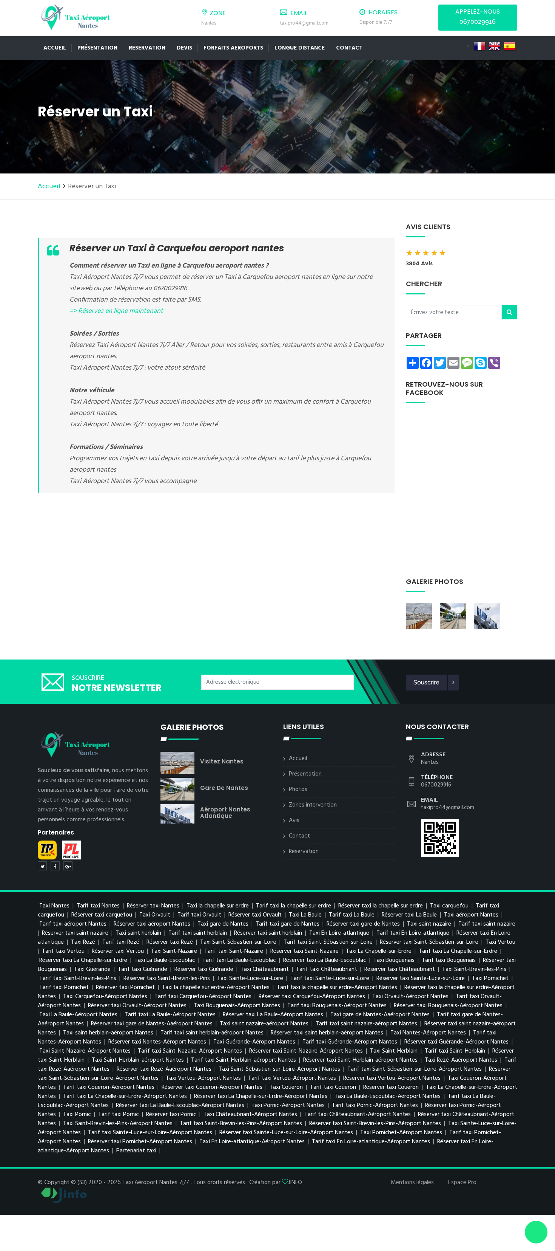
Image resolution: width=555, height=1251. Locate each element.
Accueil (54, 48)
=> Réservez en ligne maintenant (116, 311)
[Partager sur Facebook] (55, 865)
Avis (294, 820)
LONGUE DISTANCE (299, 48)
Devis (184, 48)
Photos (298, 789)
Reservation (147, 48)
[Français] (479, 46)
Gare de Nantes (224, 788)
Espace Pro (462, 1183)
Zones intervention (313, 805)
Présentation (97, 48)
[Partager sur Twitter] (42, 865)
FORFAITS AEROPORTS (233, 48)
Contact (349, 48)
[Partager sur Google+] (67, 865)
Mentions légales (412, 1183)
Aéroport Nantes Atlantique (225, 812)
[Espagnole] (510, 46)
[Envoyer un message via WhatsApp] (536, 1232)
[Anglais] (495, 46)
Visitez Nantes (222, 761)
